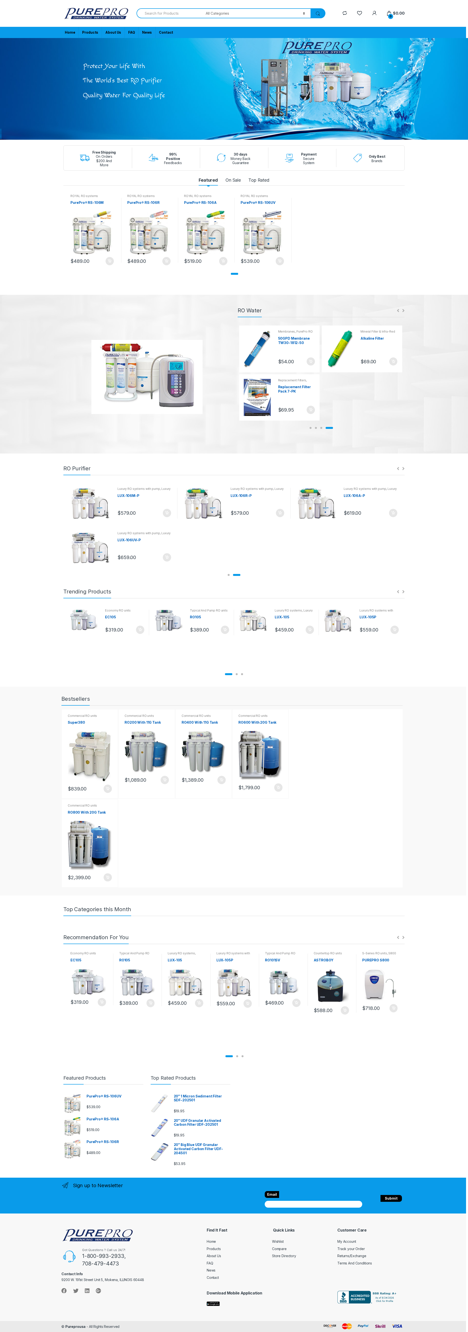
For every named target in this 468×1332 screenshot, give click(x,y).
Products (90, 32)
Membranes (286, 331)
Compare (279, 1249)
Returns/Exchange (351, 1256)
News (147, 32)
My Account (346, 1241)
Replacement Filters (292, 380)
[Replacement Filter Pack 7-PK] (259, 397)
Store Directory (284, 1256)
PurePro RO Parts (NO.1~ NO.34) (295, 333)
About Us (113, 32)
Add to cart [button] (109, 261)
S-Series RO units (374, 953)
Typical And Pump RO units (209, 610)
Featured (208, 180)
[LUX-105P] (340, 620)
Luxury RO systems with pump (138, 489)
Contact (166, 32)
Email (272, 1194)
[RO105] (170, 620)
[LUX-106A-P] (318, 503)
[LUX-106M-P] (92, 503)
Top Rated (258, 180)
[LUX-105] (255, 620)
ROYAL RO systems (84, 196)
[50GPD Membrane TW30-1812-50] (259, 348)
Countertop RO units (328, 953)
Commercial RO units (82, 716)
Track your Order (351, 1249)
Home (70, 32)
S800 (392, 953)
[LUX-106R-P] (205, 503)
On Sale (233, 180)
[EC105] (85, 620)
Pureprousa (75, 1326)
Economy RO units (118, 610)
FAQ (131, 32)
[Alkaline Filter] (341, 348)
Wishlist (278, 1241)
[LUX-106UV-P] (92, 547)
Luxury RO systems (288, 610)
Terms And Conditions (354, 1263)
